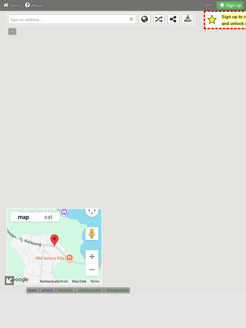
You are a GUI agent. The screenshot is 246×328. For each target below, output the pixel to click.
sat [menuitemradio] (48, 217)
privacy (47, 290)
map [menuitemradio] (23, 217)
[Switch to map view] (145, 19)
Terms (95, 281)
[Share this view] (173, 19)
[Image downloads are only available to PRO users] (188, 19)
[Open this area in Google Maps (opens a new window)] (19, 279)
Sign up (233, 5)
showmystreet (117, 290)
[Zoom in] (92, 256)
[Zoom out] (92, 269)
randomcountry (90, 290)
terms (32, 290)
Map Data (79, 281)
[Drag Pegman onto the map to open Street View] (92, 233)
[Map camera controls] (92, 210)
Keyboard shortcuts (54, 281)
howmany (65, 290)
